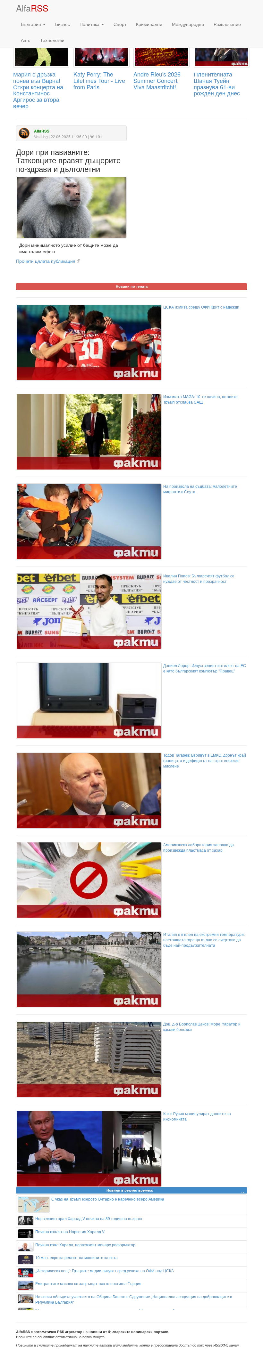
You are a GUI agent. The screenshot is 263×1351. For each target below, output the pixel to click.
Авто (25, 40)
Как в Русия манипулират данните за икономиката (197, 1116)
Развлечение (227, 24)
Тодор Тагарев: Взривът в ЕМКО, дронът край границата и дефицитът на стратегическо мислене (204, 760)
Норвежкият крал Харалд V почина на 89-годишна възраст (89, 1218)
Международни (188, 24)
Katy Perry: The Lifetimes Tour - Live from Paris (99, 80)
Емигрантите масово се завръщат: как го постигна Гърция (88, 1283)
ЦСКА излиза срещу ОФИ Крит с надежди (201, 307)
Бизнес (62, 24)
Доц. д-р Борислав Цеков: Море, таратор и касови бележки (202, 1026)
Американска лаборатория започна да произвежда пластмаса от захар (198, 847)
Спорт (120, 24)
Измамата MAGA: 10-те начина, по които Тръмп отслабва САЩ (200, 399)
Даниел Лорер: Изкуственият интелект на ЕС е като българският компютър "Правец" (204, 668)
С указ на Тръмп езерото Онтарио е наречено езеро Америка (107, 1199)
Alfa (32, 8)
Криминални (149, 24)
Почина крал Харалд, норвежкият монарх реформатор (85, 1244)
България (31, 24)
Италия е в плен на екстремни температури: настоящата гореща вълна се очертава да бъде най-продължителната (204, 939)
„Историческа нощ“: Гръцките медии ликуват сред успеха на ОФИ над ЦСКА (104, 1270)
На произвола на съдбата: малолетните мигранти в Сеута (200, 488)
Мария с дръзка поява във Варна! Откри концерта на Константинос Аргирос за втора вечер (38, 90)
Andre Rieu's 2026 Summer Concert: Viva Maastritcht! (157, 80)
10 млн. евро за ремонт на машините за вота (76, 1257)
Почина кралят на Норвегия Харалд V (70, 1231)
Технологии (52, 40)
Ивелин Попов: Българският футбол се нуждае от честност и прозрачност (198, 578)
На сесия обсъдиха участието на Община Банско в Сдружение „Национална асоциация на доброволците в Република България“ (133, 1299)
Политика (90, 24)
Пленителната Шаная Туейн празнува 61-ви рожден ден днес (217, 83)
